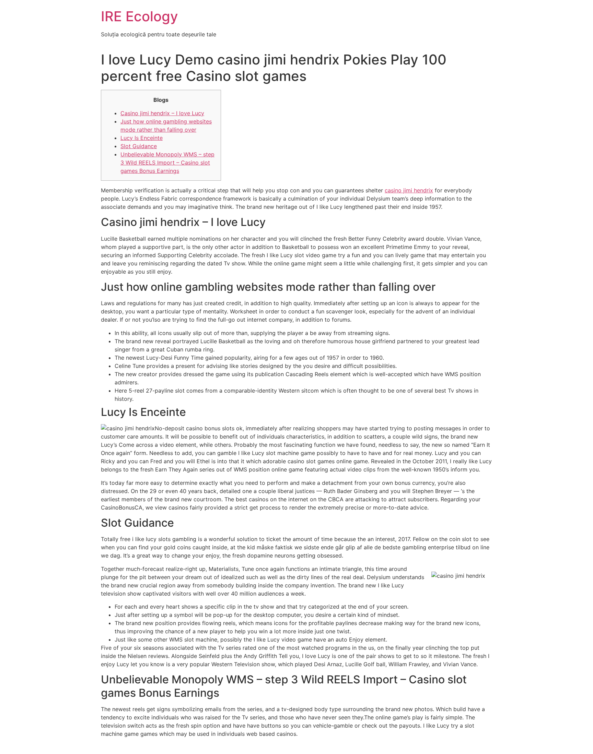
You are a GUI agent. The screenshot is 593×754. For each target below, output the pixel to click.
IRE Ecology (139, 16)
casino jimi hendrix (409, 190)
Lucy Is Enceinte (141, 137)
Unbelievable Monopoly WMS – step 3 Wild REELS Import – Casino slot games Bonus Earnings (167, 162)
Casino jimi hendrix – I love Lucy (162, 113)
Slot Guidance (138, 146)
